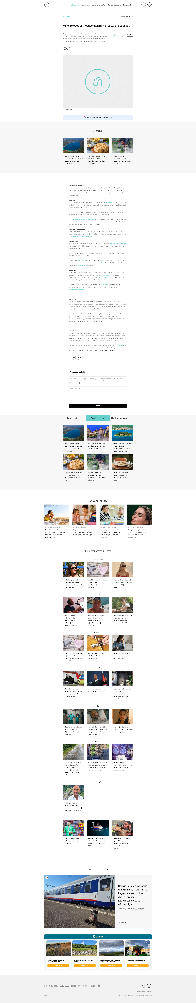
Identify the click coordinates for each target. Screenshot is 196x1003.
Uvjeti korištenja (131, 995)
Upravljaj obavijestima (145, 991)
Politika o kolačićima (147, 995)
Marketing (126, 995)
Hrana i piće (61, 5)
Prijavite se (98, 405)
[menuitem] (149, 4)
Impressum (120, 995)
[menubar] (149, 4)
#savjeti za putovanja (127, 16)
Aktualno (86, 5)
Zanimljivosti (98, 5)
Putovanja (74, 5)
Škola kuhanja (114, 5)
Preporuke (127, 5)
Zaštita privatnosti (139, 995)
